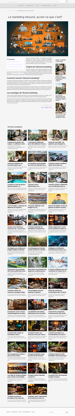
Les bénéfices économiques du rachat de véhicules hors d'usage (37, 165)
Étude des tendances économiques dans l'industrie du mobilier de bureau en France (57, 293)
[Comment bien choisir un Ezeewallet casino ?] (17, 325)
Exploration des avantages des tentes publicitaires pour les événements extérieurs (17, 271)
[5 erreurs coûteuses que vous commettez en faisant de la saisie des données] (57, 262)
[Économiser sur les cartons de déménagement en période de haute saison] (17, 304)
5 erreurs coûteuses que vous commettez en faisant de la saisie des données (57, 271)
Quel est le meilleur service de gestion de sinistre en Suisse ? (57, 207)
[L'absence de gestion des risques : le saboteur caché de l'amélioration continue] (61, 69)
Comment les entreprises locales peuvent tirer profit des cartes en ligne (56, 313)
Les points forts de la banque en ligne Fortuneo (57, 376)
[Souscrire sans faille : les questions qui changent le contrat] (61, 108)
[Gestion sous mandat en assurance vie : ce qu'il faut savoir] (17, 219)
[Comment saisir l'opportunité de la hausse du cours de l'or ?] (37, 389)
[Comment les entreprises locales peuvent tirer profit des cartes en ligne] (57, 304)
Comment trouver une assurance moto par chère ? (37, 333)
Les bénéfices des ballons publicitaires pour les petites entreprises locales (37, 313)
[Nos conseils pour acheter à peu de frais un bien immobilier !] (17, 346)
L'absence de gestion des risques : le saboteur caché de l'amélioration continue (61, 78)
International (29, 5)
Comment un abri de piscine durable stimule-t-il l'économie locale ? (16, 186)
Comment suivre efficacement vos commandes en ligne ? (35, 186)
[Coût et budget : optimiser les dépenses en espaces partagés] (17, 198)
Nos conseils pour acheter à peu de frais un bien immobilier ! (16, 355)
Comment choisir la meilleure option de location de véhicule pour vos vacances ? (57, 165)
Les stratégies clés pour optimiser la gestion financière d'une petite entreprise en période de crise (37, 293)
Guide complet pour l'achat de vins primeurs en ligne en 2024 (57, 228)
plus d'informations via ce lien (18, 73)
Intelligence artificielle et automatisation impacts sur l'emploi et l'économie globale (57, 249)
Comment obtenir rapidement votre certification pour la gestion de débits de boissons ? (57, 187)
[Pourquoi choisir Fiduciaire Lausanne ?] (37, 368)
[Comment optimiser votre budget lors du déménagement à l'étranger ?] (37, 198)
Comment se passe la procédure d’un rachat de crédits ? (16, 398)
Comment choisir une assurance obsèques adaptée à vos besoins (17, 292)
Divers (54, 5)
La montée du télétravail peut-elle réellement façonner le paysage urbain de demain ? (61, 98)
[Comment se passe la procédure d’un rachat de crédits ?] (17, 389)
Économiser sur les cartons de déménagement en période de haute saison (17, 313)
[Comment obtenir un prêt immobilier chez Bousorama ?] (57, 346)
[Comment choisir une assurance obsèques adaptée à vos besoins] (17, 283)
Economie (21, 5)
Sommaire (11, 59)
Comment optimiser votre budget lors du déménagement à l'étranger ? (37, 207)
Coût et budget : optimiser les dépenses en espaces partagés (17, 207)
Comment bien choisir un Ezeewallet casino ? (15, 333)
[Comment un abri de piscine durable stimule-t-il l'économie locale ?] (17, 177)
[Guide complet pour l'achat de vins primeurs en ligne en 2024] (57, 219)
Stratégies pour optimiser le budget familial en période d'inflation (16, 249)
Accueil (8, 10)
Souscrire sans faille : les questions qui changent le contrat (60, 116)
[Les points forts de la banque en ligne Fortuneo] (57, 368)
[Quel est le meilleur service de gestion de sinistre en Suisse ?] (57, 198)
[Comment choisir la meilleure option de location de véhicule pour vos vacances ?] (57, 156)
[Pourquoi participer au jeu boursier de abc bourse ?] (37, 346)
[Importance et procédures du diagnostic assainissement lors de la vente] (37, 262)
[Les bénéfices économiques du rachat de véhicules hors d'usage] (37, 156)
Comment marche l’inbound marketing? (15, 64)
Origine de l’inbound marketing (13, 61)
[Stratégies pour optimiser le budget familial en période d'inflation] (17, 241)
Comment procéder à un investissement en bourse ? (57, 333)
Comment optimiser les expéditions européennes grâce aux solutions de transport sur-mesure (36, 229)
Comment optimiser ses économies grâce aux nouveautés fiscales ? (15, 165)
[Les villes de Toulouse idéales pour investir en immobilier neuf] (17, 368)
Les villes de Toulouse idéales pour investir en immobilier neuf (17, 376)
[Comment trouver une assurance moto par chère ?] (37, 325)
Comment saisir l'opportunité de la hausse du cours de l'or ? (37, 398)
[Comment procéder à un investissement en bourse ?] (57, 325)
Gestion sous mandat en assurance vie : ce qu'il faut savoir (16, 228)
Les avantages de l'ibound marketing (14, 66)
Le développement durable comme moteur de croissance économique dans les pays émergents (37, 250)
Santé (37, 5)
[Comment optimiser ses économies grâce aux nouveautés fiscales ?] (17, 156)
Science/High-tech (46, 5)
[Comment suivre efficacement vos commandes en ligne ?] (37, 177)
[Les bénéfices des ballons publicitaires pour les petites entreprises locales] (37, 304)
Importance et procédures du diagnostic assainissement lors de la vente (37, 271)
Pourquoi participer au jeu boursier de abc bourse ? (36, 354)
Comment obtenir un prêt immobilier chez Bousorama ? (57, 354)
